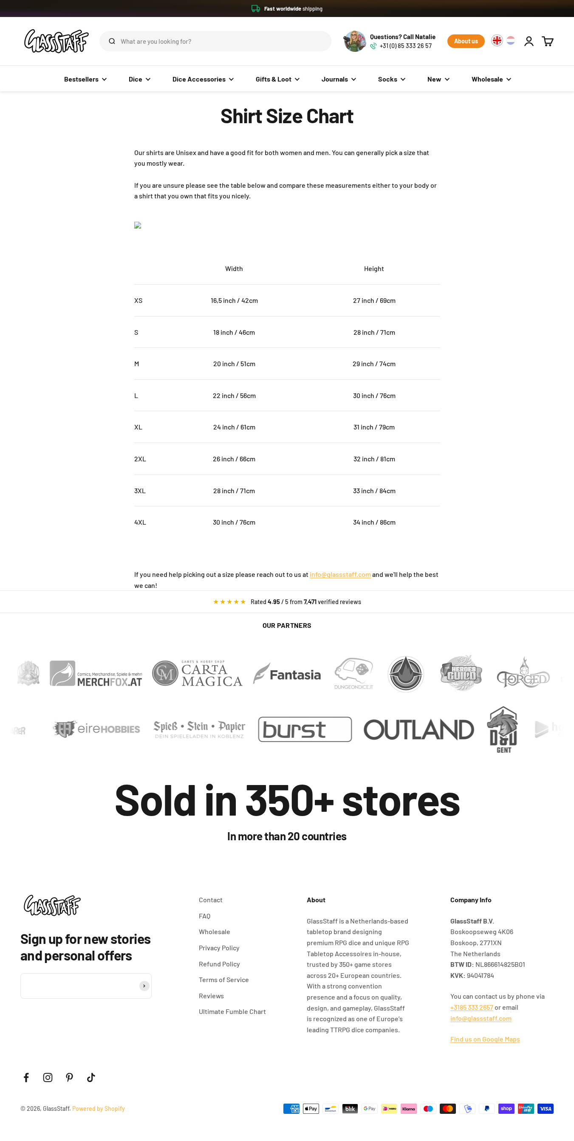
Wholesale (487, 79)
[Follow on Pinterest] (69, 1077)
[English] (497, 40)
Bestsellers (81, 79)
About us (466, 41)
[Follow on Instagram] (48, 1077)
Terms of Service (224, 979)
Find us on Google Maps (485, 1039)
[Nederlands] (510, 40)
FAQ (204, 916)
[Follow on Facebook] (26, 1077)
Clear (311, 41)
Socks (387, 79)
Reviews (211, 995)
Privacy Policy (219, 947)
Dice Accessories (199, 79)
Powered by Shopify (98, 1108)
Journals (335, 79)
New (434, 79)
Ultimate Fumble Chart (232, 1011)
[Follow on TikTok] (91, 1077)
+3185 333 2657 (471, 1007)
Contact (211, 899)
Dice (135, 79)
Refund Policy (219, 964)
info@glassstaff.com (340, 574)
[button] (287, 8)
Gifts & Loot (273, 79)
